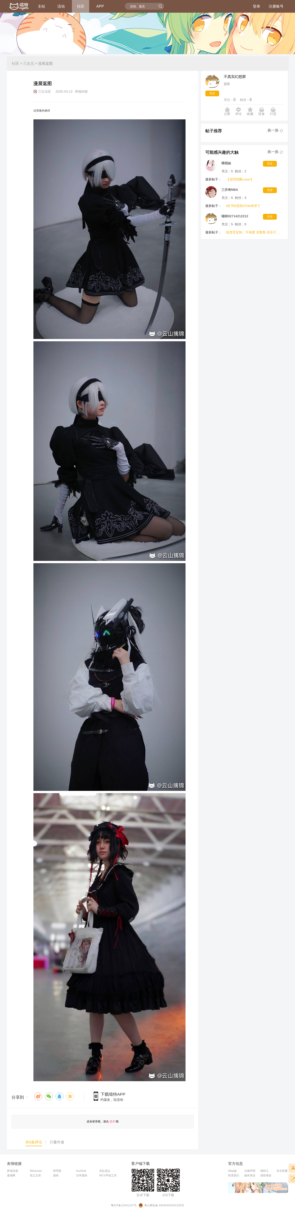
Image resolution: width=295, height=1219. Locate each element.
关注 (212, 93)
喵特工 (264, 1170)
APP (100, 6)
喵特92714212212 (234, 216)
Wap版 (232, 1170)
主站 (41, 6)
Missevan (36, 1170)
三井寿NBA (229, 189)
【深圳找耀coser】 (240, 179)
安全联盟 (282, 1170)
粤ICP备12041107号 (124, 1205)
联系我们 (233, 1175)
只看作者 (57, 1142)
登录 (256, 6)
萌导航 (57, 1170)
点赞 (227, 114)
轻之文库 (35, 1175)
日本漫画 (81, 1175)
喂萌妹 (226, 163)
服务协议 (249, 1175)
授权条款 (265, 1175)
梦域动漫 (12, 1170)
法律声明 (249, 1170)
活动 (61, 6)
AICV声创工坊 (108, 1175)
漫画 (56, 1175)
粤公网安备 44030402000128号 (164, 1205)
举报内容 (81, 91)
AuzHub (81, 1170)
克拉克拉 (104, 1170)
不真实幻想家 (235, 77)
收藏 (250, 114)
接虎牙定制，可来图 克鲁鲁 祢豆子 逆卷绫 (253, 232)
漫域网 (11, 1175)
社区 (80, 6)
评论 (238, 114)
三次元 (28, 63)
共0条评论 (33, 1142)
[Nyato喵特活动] (19, 6)
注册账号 (276, 6)
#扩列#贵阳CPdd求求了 (243, 206)
